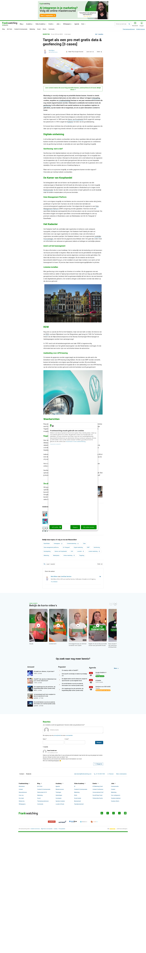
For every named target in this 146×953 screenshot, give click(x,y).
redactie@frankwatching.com (83, 774)
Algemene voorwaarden (47, 828)
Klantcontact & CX (42, 792)
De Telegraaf (66, 547)
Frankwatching (23, 783)
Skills (75, 795)
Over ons (21, 795)
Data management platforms (51, 547)
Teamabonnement (79, 804)
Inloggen (142, 25)
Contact (21, 789)
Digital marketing (78, 547)
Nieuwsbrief (135, 25)
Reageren (98, 764)
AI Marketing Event (98, 786)
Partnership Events (98, 798)
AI (74, 786)
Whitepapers (67, 24)
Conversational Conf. (98, 792)
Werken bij (21, 801)
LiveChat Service (53, 52)
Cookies (55, 828)
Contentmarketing (71, 543)
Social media (77, 798)
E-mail (67, 739)
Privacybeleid (62, 828)
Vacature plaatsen (116, 798)
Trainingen (58, 792)
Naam (45, 739)
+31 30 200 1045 (100, 774)
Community (51, 29)
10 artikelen (54, 582)
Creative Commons (35, 828)
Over (82, 24)
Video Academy (40, 24)
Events (51, 24)
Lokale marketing (93, 551)
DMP (88, 547)
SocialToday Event (97, 795)
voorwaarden (69, 735)
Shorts (44, 29)
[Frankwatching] (9, 23)
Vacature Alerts (115, 801)
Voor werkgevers (115, 795)
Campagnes (57, 543)
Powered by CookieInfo (55, 444)
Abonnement (77, 801)
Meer (115, 668)
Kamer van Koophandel (75, 119)
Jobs (57, 24)
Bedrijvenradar (48, 190)
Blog (21, 24)
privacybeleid (57, 735)
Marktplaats (56, 555)
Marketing (32, 29)
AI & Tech (9, 29)
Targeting (81, 555)
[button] (115, 603)
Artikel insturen (140, 29)
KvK (72, 551)
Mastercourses (60, 789)
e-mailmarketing (64, 100)
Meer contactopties (121, 774)
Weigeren (75, 527)
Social (38, 29)
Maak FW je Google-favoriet (75, 51)
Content (113, 789)
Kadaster (70, 122)
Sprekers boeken (60, 801)
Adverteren (22, 786)
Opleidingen (59, 795)
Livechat (79, 551)
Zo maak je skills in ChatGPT (70, 670)
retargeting (96, 98)
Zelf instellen (55, 527)
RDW (47, 334)
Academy (29, 24)
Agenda (76, 24)
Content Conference (98, 789)
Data (84, 543)
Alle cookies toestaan (88, 527)
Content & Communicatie (20, 29)
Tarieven (111, 774)
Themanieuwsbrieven (129, 29)
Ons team (21, 798)
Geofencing (97, 547)
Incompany (58, 798)
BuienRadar (47, 543)
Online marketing (67, 555)
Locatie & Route (60, 804)
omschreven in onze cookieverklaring (75, 441)
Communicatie (115, 786)
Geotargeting (47, 551)
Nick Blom (51, 50)
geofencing (47, 105)
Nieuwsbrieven (23, 792)
